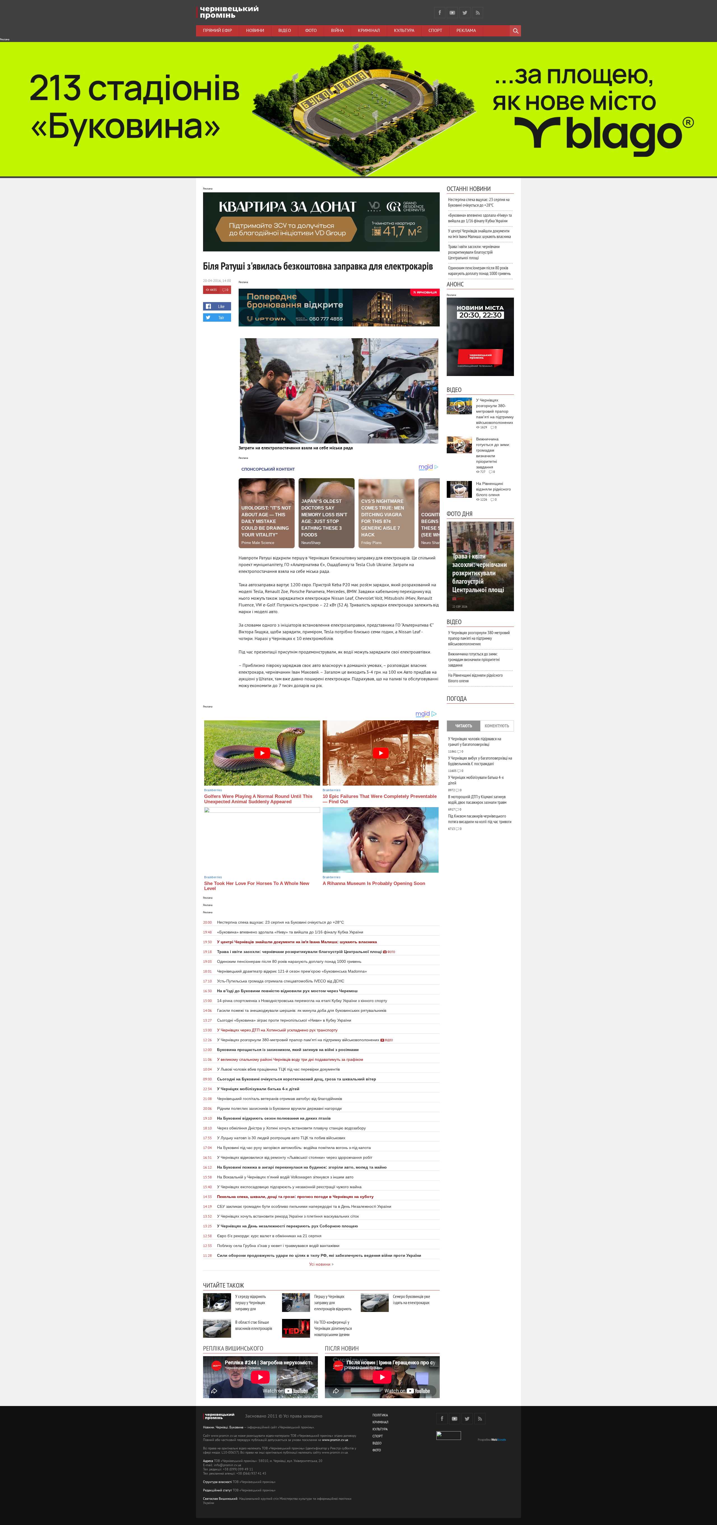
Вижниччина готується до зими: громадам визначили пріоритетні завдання (474, 659)
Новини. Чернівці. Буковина (223, 1428)
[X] (465, 12)
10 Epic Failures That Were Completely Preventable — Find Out (380, 799)
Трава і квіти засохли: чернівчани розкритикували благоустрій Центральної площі (474, 252)
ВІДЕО (377, 1444)
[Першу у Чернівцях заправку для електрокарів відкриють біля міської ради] (296, 1302)
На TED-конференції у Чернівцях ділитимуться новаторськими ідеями (333, 1328)
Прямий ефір (217, 31)
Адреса (208, 1461)
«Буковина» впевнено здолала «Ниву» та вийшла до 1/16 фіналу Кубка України (480, 217)
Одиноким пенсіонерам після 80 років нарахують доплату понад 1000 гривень (479, 270)
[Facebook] (439, 12)
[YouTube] (452, 12)
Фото (311, 31)
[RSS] (477, 12)
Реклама (466, 31)
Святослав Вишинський (220, 1499)
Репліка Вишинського (233, 1348)
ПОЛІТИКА (380, 1416)
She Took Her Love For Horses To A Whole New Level (256, 886)
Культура (404, 31)
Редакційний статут (217, 1491)
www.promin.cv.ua (335, 1440)
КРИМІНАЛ (380, 1423)
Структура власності (217, 1482)
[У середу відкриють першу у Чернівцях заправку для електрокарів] (217, 1302)
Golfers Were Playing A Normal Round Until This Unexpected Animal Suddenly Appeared (258, 799)
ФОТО (377, 1451)
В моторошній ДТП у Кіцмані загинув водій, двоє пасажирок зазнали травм (477, 799)
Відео (284, 31)
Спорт (435, 31)
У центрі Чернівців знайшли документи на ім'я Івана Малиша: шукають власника (479, 233)
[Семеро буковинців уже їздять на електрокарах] (375, 1302)
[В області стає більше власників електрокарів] (217, 1328)
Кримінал (369, 31)
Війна (337, 31)
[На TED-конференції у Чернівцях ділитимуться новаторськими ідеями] (296, 1328)
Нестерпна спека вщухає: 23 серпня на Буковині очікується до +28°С (478, 202)
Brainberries (213, 790)
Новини (255, 31)
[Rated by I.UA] (448, 1439)
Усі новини (319, 1264)
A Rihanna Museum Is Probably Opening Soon (374, 883)
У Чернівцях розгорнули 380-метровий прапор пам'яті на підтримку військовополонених (479, 638)
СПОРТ (378, 1437)
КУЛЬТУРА (380, 1430)
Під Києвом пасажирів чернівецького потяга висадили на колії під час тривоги (479, 818)
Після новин (342, 1348)
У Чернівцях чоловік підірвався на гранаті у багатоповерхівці (474, 741)
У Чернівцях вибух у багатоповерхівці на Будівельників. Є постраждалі (480, 760)
